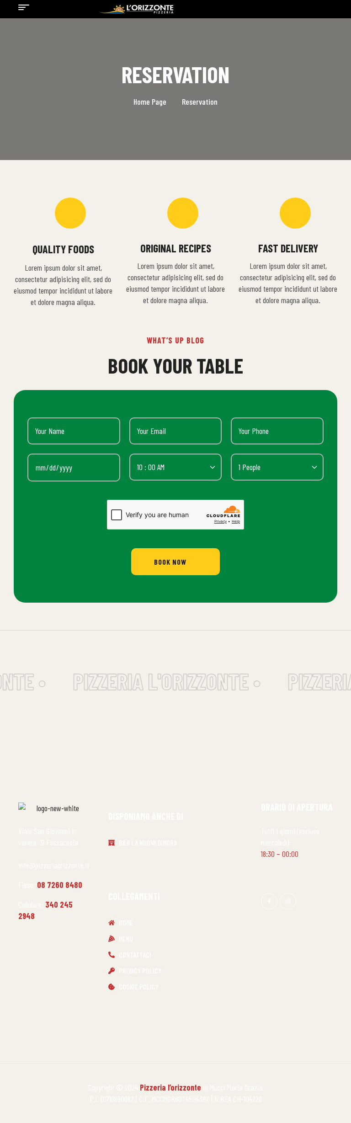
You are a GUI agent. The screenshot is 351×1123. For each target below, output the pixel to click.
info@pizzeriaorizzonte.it (53, 865)
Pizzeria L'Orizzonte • (164, 681)
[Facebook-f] (269, 901)
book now (170, 561)
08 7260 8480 (59, 885)
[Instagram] (288, 901)
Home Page (149, 101)
